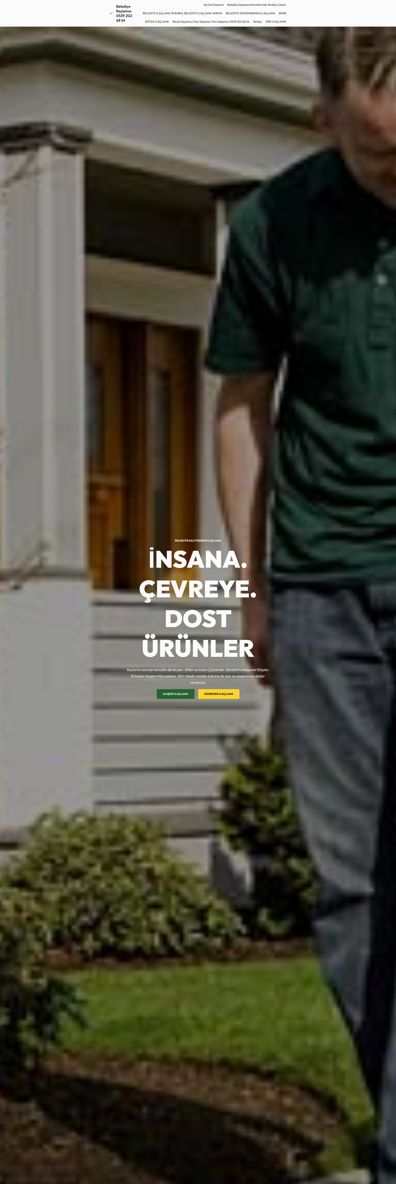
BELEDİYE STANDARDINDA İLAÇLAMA (250, 13)
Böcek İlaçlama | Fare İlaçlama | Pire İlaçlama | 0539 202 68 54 (211, 21)
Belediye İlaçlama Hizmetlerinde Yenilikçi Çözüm (256, 4)
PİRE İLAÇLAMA (276, 21)
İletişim (257, 21)
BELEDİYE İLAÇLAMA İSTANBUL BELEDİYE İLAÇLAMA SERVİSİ (182, 13)
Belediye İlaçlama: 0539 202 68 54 (124, 13)
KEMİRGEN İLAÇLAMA (218, 694)
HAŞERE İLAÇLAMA (175, 694)
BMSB (282, 13)
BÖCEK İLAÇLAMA (157, 21)
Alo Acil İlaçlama (214, 4)
